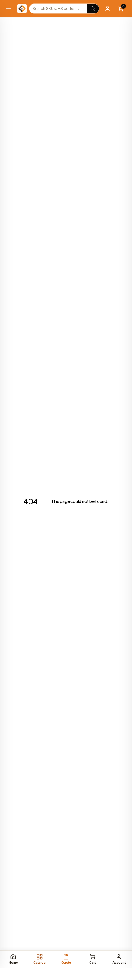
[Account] (107, 8)
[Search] (93, 8)
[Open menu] (8, 8)
